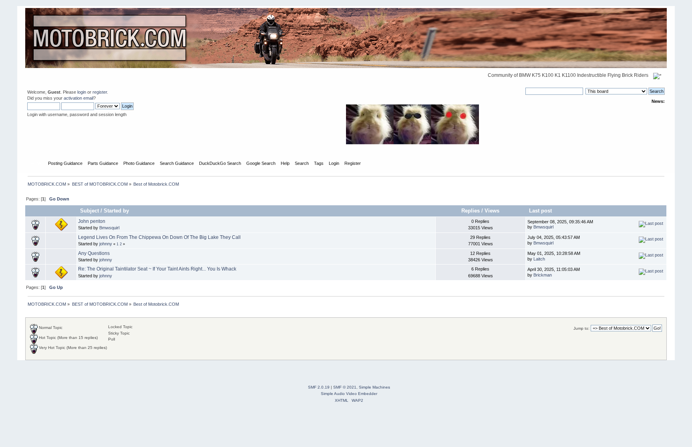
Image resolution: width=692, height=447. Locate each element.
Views (492, 211)
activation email (78, 98)
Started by (116, 211)
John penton (91, 221)
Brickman (542, 275)
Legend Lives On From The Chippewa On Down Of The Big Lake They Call (159, 237)
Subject (89, 211)
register (100, 92)
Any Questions (94, 253)
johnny (105, 243)
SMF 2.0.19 (319, 387)
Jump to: (581, 328)
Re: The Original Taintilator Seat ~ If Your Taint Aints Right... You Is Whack (157, 269)
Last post (541, 211)
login (81, 92)
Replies (470, 211)
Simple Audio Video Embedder (349, 393)
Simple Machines (374, 387)
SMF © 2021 (344, 387)
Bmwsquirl (109, 227)
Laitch (539, 259)
